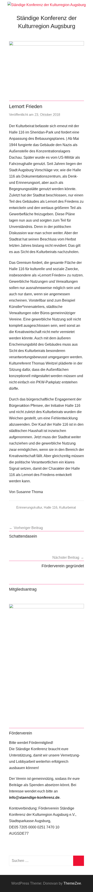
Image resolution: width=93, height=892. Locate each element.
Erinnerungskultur (29, 507)
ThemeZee (72, 883)
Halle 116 (50, 507)
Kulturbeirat (67, 507)
